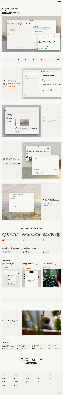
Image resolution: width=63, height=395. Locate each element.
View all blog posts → (5, 350)
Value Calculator (16, 381)
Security (39, 381)
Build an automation (31, 193)
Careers (27, 375)
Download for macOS (7, 12)
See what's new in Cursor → (6, 302)
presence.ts (47, 71)
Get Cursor (53, 20)
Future (27, 382)
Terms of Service (40, 375)
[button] (9, 113)
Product (27, 1)
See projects (36, 33)
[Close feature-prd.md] (44, 71)
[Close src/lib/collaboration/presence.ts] (49, 71)
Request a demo (16, 12)
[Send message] (30, 47)
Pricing (35, 1)
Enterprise (31, 1)
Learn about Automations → (47, 205)
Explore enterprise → (46, 267)
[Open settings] (55, 20)
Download (59, 1)
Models (23, 1)
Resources (39, 1)
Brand (27, 381)
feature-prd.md (42, 71)
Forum (15, 382)
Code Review (3, 381)
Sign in (50, 1)
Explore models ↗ (5, 267)
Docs (14, 378)
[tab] (42, 71)
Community (27, 378)
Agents (3, 375)
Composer (3, 385)
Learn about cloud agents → (47, 123)
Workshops (15, 385)
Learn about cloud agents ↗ (27, 268)
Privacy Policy (40, 378)
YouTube (51, 378)
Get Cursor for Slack (47, 146)
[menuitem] (12, 275)
